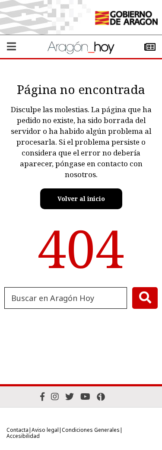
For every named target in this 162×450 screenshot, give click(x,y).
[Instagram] (55, 396)
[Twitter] (69, 396)
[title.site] (126, 19)
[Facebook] (42, 396)
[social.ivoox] (101, 397)
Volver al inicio (81, 198)
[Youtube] (85, 396)
